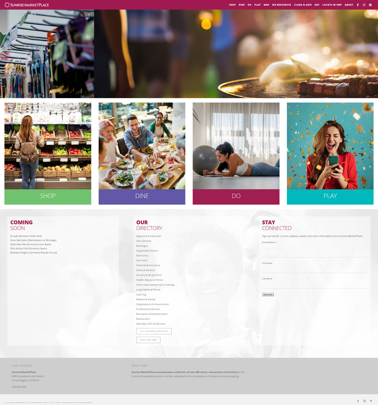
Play (330, 195)
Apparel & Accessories (148, 236)
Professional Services (148, 309)
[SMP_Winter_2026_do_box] (236, 104)
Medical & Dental (145, 299)
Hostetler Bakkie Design (83, 402)
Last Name (267, 278)
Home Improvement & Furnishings (155, 284)
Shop (48, 195)
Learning (141, 294)
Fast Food (141, 260)
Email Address (269, 242)
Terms (58, 402)
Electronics (142, 255)
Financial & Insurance (148, 265)
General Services (145, 270)
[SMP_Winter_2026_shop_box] (47, 104)
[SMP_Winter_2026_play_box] (330, 104)
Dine (142, 195)
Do (236, 195)
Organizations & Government (152, 304)
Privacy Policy (49, 402)
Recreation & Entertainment (152, 314)
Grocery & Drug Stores (149, 275)
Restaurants (143, 318)
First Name (267, 263)
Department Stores (147, 250)
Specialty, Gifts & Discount (151, 323)
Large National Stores (148, 289)
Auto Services (143, 241)
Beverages (142, 245)
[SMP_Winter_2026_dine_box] (142, 104)
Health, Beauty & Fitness (149, 280)
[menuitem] (232, 5)
